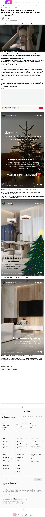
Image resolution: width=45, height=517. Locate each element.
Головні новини (6, 440)
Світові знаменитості (26, 2)
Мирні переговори (20, 443)
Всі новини (5, 438)
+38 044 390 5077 (26, 411)
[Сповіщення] (44, 2)
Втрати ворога (19, 449)
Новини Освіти (34, 452)
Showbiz (2, 5)
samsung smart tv (25, 503)
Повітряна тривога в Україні (22, 444)
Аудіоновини (5, 446)
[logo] (8, 2)
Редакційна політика (5, 425)
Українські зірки (17, 2)
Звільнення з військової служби (36, 440)
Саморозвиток (33, 460)
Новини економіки (7, 452)
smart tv (18, 503)
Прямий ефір (5, 443)
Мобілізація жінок (34, 443)
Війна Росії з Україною (22, 438)
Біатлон (18, 471)
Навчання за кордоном (35, 461)
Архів (31, 427)
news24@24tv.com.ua (6, 411)
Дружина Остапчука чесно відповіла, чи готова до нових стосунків (24, 67)
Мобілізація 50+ (33, 441)
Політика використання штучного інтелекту (21, 424)
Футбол (18, 468)
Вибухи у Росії (19, 447)
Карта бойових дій (20, 441)
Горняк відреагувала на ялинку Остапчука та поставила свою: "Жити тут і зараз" (25, 5)
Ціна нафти (5, 454)
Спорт (18, 465)
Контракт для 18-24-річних (35, 444)
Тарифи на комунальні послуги (9, 458)
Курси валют (5, 455)
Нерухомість (6, 465)
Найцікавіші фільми (20, 454)
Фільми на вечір (20, 457)
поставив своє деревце (7, 359)
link (24, 416)
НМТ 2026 (32, 458)
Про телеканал (4, 427)
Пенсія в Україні (6, 461)
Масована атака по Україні (22, 446)
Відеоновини (5, 444)
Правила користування (5, 432)
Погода (4, 447)
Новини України (6, 441)
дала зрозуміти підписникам (30, 75)
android (6, 503)
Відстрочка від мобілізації (35, 446)
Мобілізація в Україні (35, 438)
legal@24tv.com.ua (16, 498)
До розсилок (37, 479)
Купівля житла (6, 468)
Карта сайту (32, 429)
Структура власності (33, 425)
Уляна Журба (7, 18)
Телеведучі (3, 429)
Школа (32, 457)
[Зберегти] (40, 23)
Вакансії (31, 423)
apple (12, 503)
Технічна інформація (19, 431)
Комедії (18, 458)
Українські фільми (20, 455)
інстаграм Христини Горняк (11, 20)
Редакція (3, 423)
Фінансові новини (6, 457)
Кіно (18, 452)
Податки (4, 460)
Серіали (18, 460)
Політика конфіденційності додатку (22, 426)
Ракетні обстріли (20, 440)
